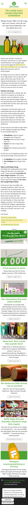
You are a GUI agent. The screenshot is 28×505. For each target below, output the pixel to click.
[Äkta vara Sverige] (14, 5)
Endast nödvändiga (7, 502)
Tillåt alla (8, 499)
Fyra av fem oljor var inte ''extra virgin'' (11, 221)
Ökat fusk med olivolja (8, 217)
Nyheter (10, 32)
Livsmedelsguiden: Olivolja (10, 224)
